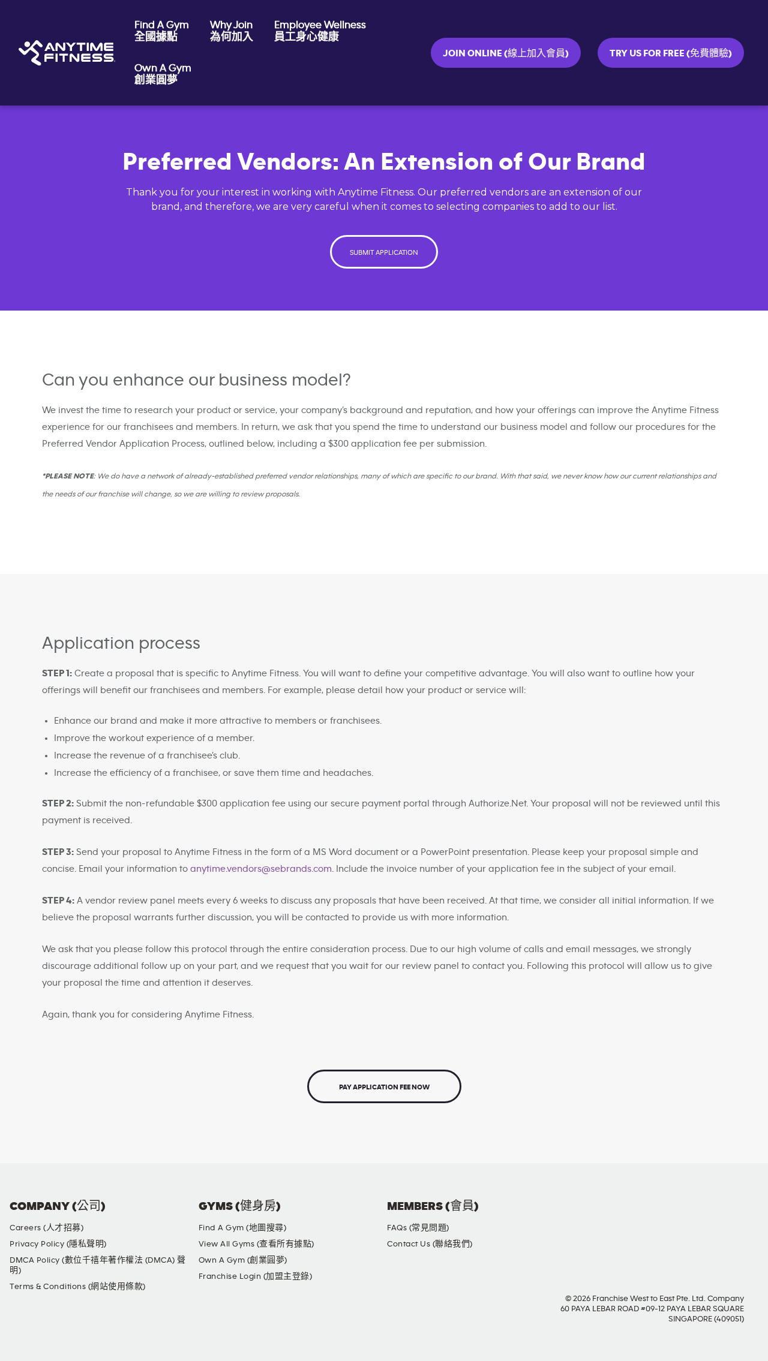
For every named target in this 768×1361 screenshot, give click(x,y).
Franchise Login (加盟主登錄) (256, 1276)
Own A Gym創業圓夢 (162, 74)
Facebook (644, 1216)
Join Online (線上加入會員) (506, 53)
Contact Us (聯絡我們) (430, 1244)
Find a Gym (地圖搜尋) (243, 1228)
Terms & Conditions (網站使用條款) (78, 1286)
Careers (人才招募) (46, 1228)
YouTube (712, 1216)
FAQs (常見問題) (418, 1228)
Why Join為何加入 (231, 31)
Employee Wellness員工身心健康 (320, 31)
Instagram (678, 1216)
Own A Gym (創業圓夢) (243, 1260)
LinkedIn (747, 1216)
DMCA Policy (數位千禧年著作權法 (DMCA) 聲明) (98, 1265)
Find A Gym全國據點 (161, 31)
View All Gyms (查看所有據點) (256, 1244)
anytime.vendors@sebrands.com (261, 869)
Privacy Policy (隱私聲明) (58, 1244)
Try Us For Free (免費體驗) (671, 53)
